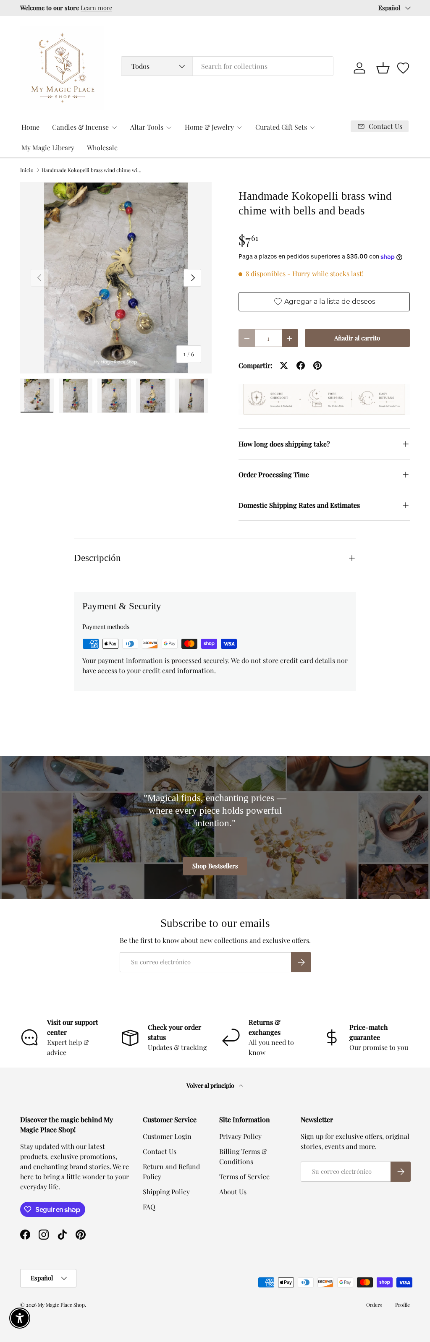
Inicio (27, 169)
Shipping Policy (166, 1191)
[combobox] (227, 66)
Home (30, 127)
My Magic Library (47, 147)
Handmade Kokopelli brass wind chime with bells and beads (92, 169)
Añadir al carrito (357, 338)
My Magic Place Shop (61, 1304)
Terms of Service (244, 1176)
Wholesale (102, 147)
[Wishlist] (403, 68)
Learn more (130, 7)
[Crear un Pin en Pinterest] (317, 365)
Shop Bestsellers (215, 866)
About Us (232, 1191)
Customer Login (167, 1136)
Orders (374, 1304)
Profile (402, 1304)
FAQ (149, 1206)
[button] (383, 68)
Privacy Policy (240, 1136)
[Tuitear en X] (283, 365)
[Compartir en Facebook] (300, 365)
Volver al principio (211, 1085)
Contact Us (159, 1151)
